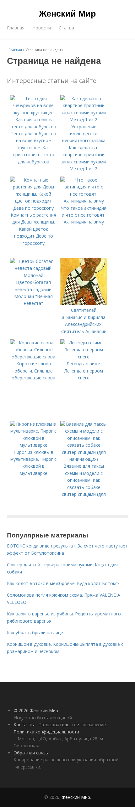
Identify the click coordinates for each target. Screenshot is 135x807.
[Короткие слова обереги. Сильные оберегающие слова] (33, 357)
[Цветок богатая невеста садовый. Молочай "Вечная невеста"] (33, 275)
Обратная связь (31, 753)
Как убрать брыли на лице (35, 632)
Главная (15, 28)
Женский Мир (67, 13)
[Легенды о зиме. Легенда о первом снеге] (83, 357)
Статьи (66, 28)
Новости (41, 28)
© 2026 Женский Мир (36, 710)
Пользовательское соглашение (72, 724)
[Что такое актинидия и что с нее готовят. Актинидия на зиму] (83, 201)
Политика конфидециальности (46, 732)
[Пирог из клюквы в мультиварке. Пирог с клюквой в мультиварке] (33, 445)
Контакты (24, 724)
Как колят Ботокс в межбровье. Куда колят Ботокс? (63, 583)
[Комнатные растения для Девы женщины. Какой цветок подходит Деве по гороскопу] (33, 208)
